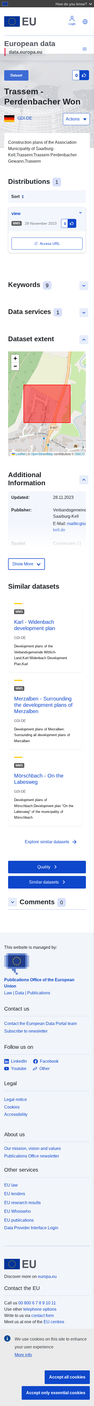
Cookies (12, 1107)
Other (44, 1068)
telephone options (39, 1309)
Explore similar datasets (51, 842)
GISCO (80, 453)
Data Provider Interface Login (31, 1228)
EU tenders (14, 1194)
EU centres (54, 1322)
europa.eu (47, 1276)
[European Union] (45, 1264)
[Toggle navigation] (84, 49)
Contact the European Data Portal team (40, 1023)
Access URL (50, 243)
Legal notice (15, 1099)
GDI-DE (24, 118)
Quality (43, 867)
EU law (11, 1185)
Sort (15, 196)
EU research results (22, 1202)
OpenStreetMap (42, 453)
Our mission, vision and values (32, 1148)
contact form (42, 1315)
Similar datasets (44, 882)
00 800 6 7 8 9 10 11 (37, 1303)
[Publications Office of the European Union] (45, 963)
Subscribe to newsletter (26, 1031)
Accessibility (15, 1114)
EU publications (19, 1220)
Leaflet (20, 453)
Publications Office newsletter (31, 1156)
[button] (74, 3)
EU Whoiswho (17, 1211)
